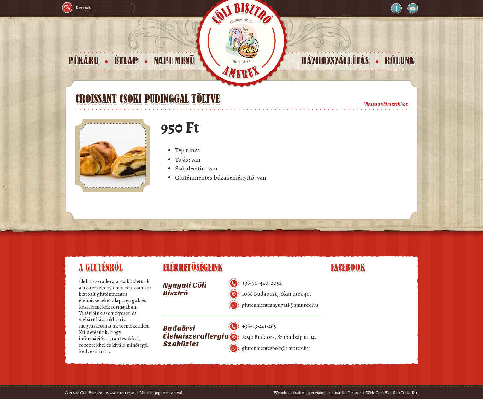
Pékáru (83, 61)
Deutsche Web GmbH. (368, 392)
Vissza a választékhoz (386, 103)
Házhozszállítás (335, 61)
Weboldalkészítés (290, 392)
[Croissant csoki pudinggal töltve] (112, 155)
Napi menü (174, 61)
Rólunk (400, 61)
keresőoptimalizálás (326, 392)
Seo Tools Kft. (405, 392)
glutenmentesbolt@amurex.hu (276, 348)
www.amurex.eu (121, 392)
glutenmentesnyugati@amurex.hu (280, 305)
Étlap (126, 61)
